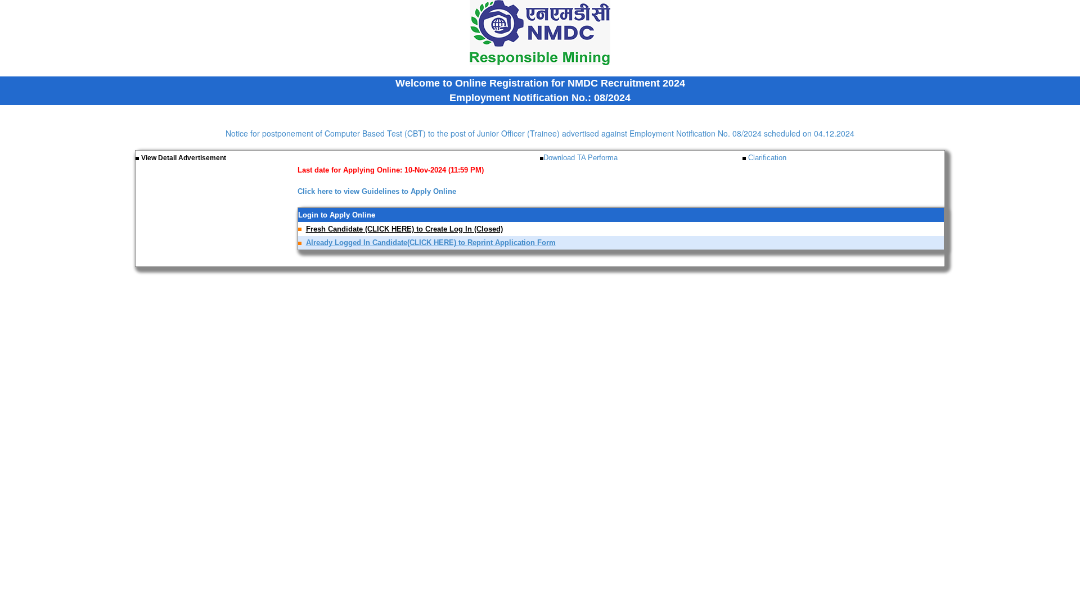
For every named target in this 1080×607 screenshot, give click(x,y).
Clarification (766, 157)
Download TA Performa (580, 157)
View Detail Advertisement (183, 158)
